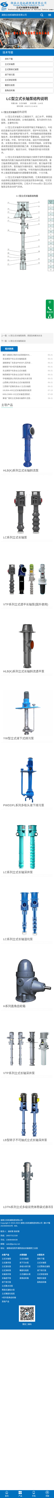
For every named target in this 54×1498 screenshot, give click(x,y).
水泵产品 (5, 1255)
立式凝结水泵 (25, 1274)
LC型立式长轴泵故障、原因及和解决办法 (25, 336)
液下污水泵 (24, 1263)
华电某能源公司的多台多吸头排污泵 (17, 378)
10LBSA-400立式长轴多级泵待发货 (17, 390)
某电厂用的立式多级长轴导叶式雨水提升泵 (18, 398)
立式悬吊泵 (6, 1263)
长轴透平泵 (6, 1278)
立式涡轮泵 (6, 1270)
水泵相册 (23, 1255)
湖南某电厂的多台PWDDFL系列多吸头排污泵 (18, 363)
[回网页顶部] (49, 302)
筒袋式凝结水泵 (8, 1290)
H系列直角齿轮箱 (9, 1297)
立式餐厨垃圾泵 (8, 1294)
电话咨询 (50, 313)
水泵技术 (40, 1255)
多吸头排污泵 (25, 1266)
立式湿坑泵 (6, 1266)
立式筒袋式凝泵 (12, 69)
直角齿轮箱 (10, 90)
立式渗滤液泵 (11, 80)
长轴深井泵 (6, 1274)
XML (16, 1226)
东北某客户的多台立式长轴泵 (14, 371)
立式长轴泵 (10, 64)
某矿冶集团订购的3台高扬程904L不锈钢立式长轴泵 (18, 355)
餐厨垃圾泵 (10, 85)
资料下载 (9, 59)
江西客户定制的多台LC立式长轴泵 (17, 386)
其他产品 (5, 1301)
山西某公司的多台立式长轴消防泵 (16, 382)
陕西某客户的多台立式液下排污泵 (16, 375)
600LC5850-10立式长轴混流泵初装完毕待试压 (18, 394)
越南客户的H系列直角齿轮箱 (14, 367)
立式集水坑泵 (7, 1286)
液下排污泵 (10, 75)
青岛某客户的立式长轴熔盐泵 (14, 359)
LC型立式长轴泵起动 (17, 341)
